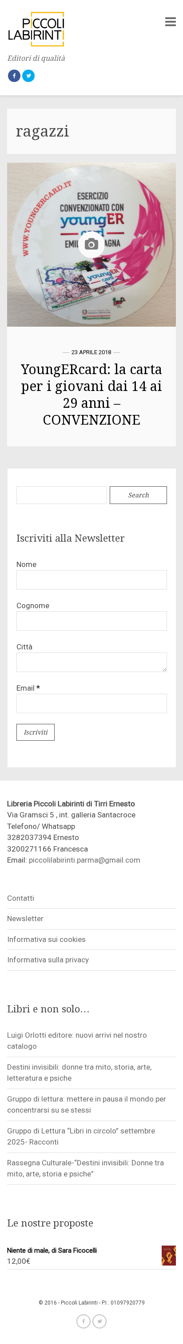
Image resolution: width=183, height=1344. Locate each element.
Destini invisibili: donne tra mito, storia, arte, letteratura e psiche (79, 1073)
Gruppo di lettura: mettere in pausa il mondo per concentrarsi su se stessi (86, 1104)
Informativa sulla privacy (48, 959)
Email (28, 688)
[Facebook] (14, 76)
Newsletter (25, 918)
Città (24, 646)
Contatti (20, 898)
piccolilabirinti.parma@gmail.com (84, 860)
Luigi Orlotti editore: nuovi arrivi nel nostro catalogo (77, 1041)
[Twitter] (28, 76)
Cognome (32, 605)
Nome (26, 564)
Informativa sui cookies (46, 939)
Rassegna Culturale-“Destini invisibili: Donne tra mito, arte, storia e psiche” (85, 1168)
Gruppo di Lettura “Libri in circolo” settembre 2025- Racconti (81, 1136)
